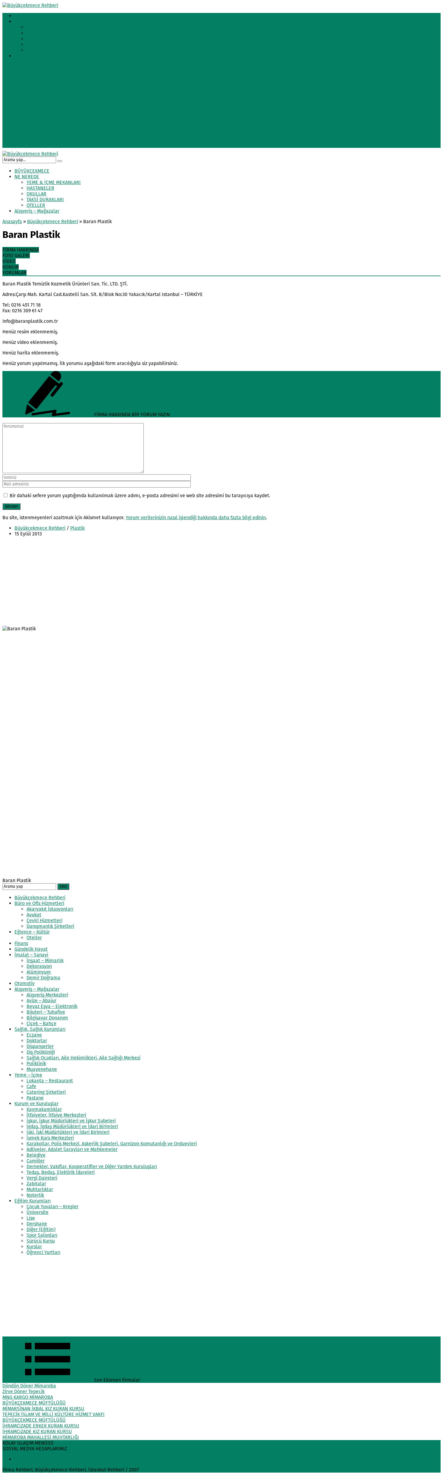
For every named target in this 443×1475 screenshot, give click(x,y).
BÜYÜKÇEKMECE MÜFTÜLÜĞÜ (34, 1403)
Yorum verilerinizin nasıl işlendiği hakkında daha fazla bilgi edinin (196, 517)
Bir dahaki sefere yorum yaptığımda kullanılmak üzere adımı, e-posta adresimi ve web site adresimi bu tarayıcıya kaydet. (140, 495)
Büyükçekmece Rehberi (52, 221)
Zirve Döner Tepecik (23, 1391)
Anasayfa (12, 221)
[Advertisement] (221, 106)
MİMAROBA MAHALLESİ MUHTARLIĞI (40, 1437)
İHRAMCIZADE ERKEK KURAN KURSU (40, 1426)
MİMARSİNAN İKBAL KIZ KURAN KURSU (43, 1408)
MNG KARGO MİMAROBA (27, 1397)
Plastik (77, 528)
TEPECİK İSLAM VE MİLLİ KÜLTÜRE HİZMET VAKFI (53, 1414)
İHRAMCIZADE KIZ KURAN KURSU (37, 1431)
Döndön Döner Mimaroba (29, 1386)
